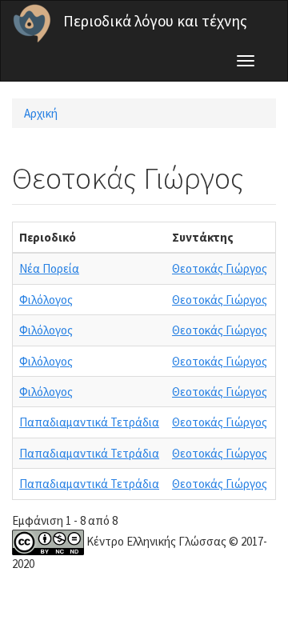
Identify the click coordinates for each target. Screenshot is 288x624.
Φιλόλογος (46, 299)
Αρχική (41, 113)
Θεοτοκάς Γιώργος (219, 268)
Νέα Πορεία (49, 268)
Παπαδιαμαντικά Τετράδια (89, 422)
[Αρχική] (32, 23)
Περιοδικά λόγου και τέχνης (155, 20)
